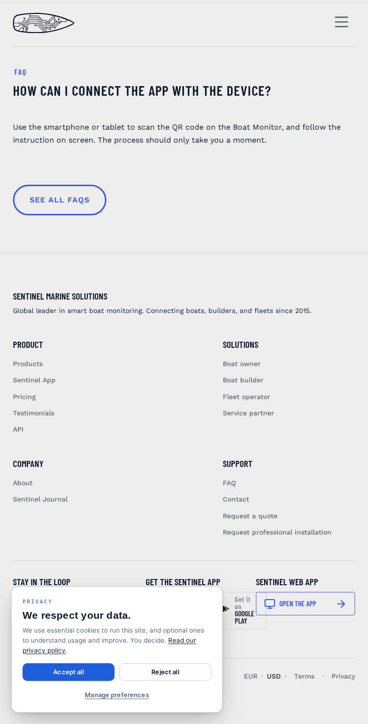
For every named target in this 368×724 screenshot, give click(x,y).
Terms (304, 676)
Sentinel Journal (40, 499)
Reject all (165, 672)
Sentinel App (34, 380)
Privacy (343, 676)
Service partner (248, 413)
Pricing (24, 397)
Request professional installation (277, 532)
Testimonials (33, 413)
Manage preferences (117, 695)
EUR (250, 676)
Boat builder (243, 380)
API (18, 429)
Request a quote (250, 516)
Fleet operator (246, 397)
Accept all (68, 672)
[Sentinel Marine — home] (43, 23)
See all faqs (60, 199)
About (23, 483)
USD (274, 676)
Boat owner (242, 364)
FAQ (229, 483)
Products (28, 364)
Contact (236, 499)
